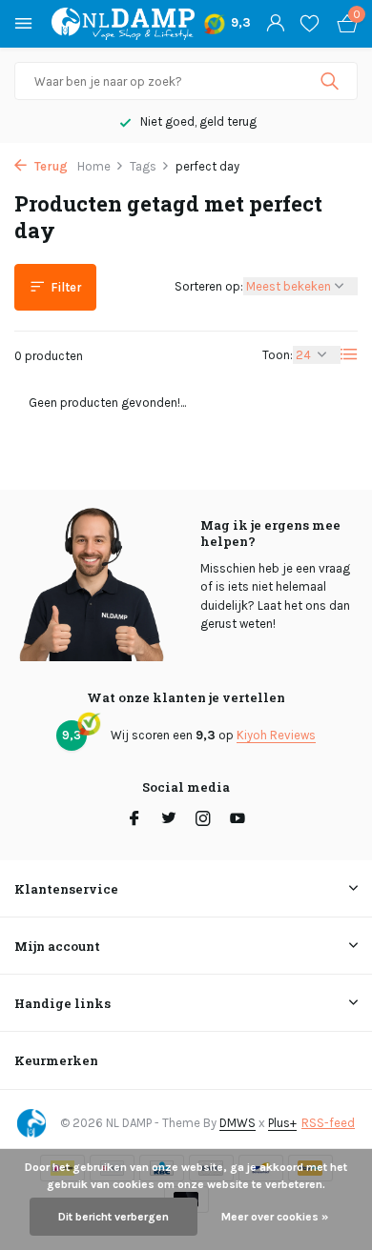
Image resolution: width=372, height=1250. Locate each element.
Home (94, 166)
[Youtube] (237, 820)
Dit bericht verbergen (113, 1216)
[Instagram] (203, 820)
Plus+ (282, 1123)
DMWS (237, 1123)
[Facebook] (134, 820)
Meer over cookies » (274, 1216)
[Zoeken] (331, 81)
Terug (49, 166)
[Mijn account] (275, 23)
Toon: (277, 355)
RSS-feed (328, 1123)
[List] (349, 354)
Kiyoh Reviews (276, 735)
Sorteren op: (209, 286)
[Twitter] (168, 820)
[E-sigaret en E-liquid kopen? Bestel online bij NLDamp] (123, 24)
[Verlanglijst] (310, 23)
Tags (143, 166)
